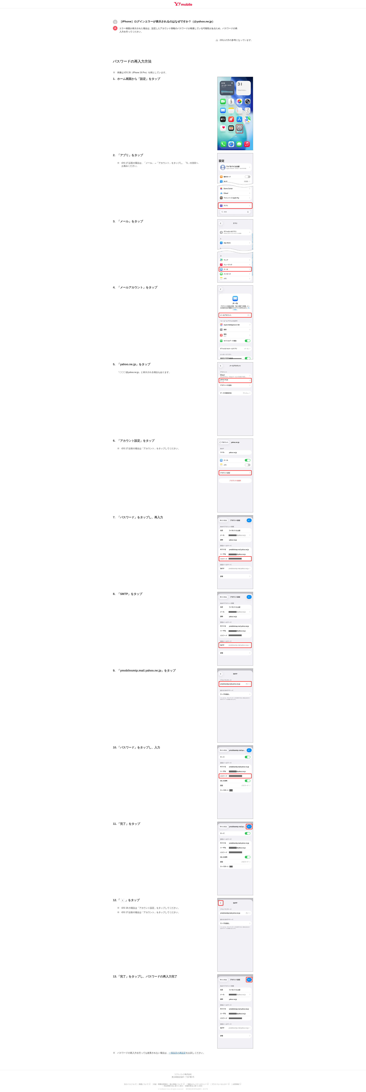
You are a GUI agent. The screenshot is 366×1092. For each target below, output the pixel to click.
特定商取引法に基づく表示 (173, 1086)
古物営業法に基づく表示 (193, 1086)
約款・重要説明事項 (160, 1084)
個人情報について (176, 1084)
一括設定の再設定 (177, 1053)
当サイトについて (130, 1084)
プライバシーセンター (219, 1084)
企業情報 (236, 1084)
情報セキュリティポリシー (197, 1084)
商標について (143, 1084)
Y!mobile (183, 4)
